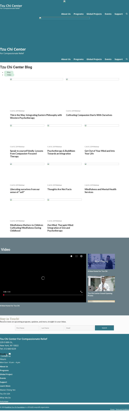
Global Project (6, 374)
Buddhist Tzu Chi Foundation (15, 407)
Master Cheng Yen (7, 390)
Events (3, 378)
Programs (4, 370)
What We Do (5, 397)
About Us (4, 366)
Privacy (112, 409)
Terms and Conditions (122, 409)
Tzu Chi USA (5, 393)
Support (3, 382)
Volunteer (4, 401)
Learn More (5, 386)
